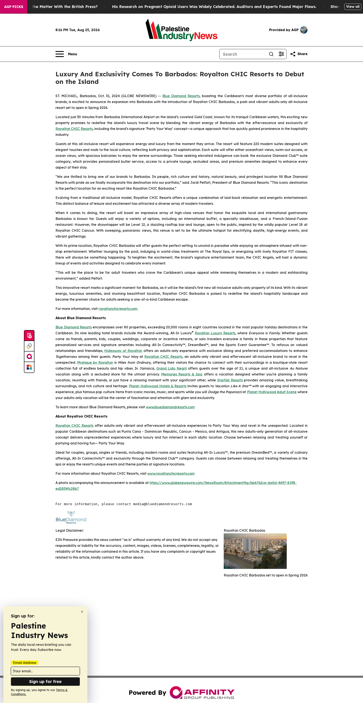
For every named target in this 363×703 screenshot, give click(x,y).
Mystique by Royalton (95, 362)
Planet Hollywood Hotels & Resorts (157, 386)
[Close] (82, 612)
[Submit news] (29, 335)
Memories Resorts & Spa (182, 374)
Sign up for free (45, 681)
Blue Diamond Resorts (181, 96)
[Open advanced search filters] (281, 54)
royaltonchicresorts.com (118, 309)
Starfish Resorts (230, 380)
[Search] (271, 54)
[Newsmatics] (29, 367)
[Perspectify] (29, 346)
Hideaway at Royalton (123, 351)
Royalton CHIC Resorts (74, 129)
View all (352, 6)
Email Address (24, 663)
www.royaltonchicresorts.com (171, 473)
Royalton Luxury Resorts (215, 333)
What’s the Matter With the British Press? (57, 6)
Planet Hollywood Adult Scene (272, 392)
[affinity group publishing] (29, 357)
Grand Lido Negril (171, 368)
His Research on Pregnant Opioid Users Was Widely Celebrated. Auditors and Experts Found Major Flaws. (214, 6)
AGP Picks (13, 7)
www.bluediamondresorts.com (170, 407)
